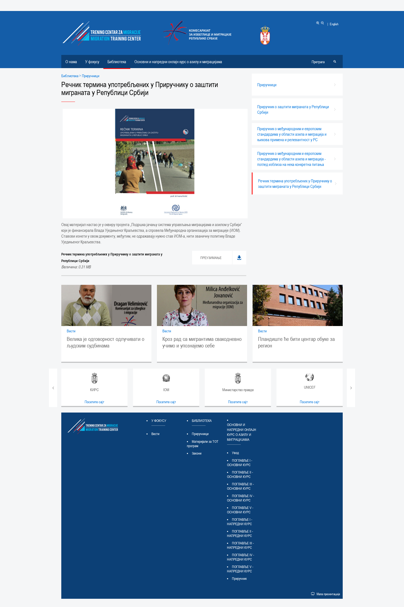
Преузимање (211, 257)
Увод (235, 452)
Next (351, 388)
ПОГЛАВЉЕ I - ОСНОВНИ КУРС (239, 462)
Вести (71, 330)
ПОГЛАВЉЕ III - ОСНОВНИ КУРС (240, 486)
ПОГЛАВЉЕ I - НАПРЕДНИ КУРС (239, 521)
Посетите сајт (94, 401)
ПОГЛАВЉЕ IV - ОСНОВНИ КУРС (240, 498)
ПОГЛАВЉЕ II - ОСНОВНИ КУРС (240, 474)
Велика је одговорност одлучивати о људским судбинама (105, 342)
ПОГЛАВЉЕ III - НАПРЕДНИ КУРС (240, 545)
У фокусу (92, 61)
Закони (196, 453)
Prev (53, 388)
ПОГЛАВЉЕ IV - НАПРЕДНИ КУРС (240, 557)
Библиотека (116, 61)
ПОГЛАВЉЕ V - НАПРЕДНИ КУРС (240, 568)
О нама (71, 61)
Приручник (239, 578)
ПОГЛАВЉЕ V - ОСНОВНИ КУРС (240, 509)
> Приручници (88, 75)
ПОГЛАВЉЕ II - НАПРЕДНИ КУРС (240, 533)
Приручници (200, 433)
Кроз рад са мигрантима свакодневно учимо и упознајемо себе (202, 342)
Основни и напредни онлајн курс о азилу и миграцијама (178, 61)
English (334, 24)
